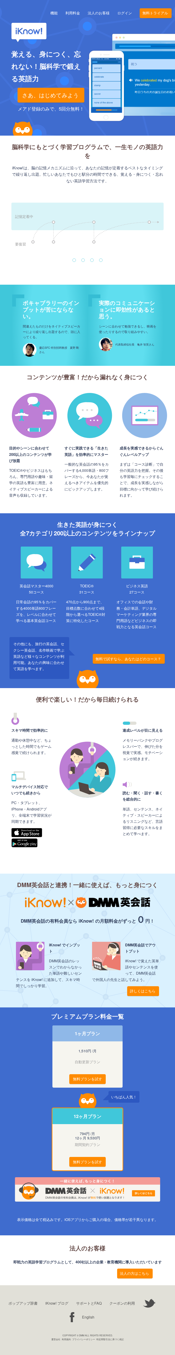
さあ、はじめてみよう (50, 95)
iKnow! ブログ (56, 1303)
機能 (54, 13)
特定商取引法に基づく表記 (110, 1339)
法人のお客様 (99, 13)
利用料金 (72, 13)
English (88, 1317)
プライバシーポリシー (83, 1339)
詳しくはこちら (142, 991)
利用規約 (66, 1339)
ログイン (124, 13)
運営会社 (55, 1339)
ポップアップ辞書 (23, 1303)
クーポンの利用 (122, 1303)
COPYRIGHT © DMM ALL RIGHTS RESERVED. (87, 1335)
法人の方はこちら (134, 1273)
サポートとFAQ (89, 1303)
